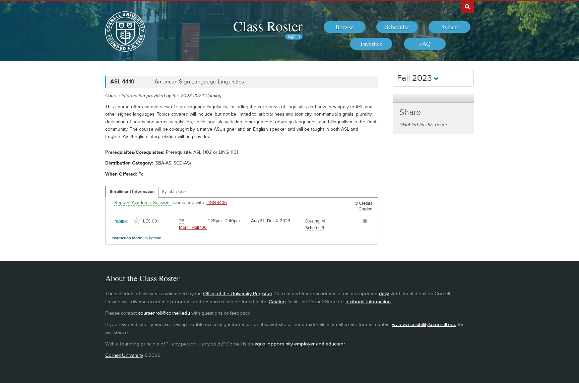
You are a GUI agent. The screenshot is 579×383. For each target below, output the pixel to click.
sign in (294, 36)
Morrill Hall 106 (193, 227)
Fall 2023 (415, 78)
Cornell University (124, 355)
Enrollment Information (132, 191)
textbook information (368, 302)
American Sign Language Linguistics (199, 81)
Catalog (277, 302)
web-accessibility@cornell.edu (424, 324)
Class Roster (268, 25)
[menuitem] (345, 27)
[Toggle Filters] (433, 98)
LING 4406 (216, 202)
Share (410, 112)
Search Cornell (467, 6)
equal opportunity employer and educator (299, 344)
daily (384, 294)
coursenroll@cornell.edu (164, 313)
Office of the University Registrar (237, 294)
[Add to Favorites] (136, 221)
